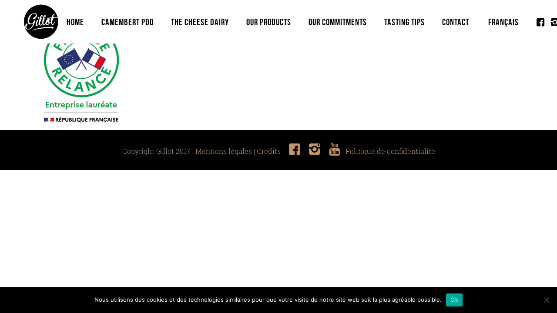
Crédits (269, 151)
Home (75, 22)
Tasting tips (404, 22)
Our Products (268, 22)
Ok (454, 299)
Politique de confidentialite (390, 151)
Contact (455, 22)
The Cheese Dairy (200, 22)
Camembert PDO (127, 22)
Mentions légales (223, 151)
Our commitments (338, 22)
